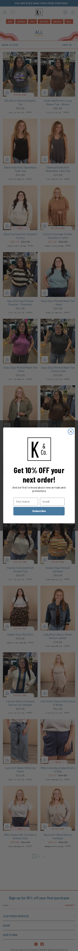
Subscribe (39, 511)
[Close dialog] (71, 431)
